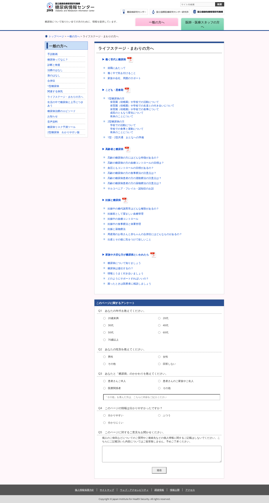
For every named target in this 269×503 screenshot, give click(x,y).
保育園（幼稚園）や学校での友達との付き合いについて (142, 105)
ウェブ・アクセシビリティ (134, 489)
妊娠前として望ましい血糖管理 (125, 213)
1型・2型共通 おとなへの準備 (126, 137)
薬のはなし (53, 75)
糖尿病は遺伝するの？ (120, 268)
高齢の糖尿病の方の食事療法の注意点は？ (132, 173)
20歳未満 (113, 318)
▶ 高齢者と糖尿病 (112, 149)
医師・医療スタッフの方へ (202, 24)
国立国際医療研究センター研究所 (170, 12)
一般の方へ (157, 22)
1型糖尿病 (53, 86)
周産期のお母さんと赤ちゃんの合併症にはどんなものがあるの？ (145, 234)
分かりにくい (115, 422)
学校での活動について (123, 125)
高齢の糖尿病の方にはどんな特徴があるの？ (133, 157)
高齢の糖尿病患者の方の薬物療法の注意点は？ (134, 183)
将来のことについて (121, 116)
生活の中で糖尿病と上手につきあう (65, 103)
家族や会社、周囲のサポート (124, 78)
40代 (165, 325)
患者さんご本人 (117, 381)
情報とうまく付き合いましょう (125, 273)
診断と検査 (53, 64)
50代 (110, 332)
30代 (110, 325)
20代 (165, 318)
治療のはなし (55, 70)
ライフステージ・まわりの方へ (65, 96)
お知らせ (52, 116)
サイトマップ (107, 489)
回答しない (169, 363)
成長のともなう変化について (126, 112)
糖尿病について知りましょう (124, 263)
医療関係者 (114, 388)
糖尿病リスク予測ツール (61, 127)
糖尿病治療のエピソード (61, 111)
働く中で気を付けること (122, 73)
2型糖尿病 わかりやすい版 (63, 132)
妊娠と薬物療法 (117, 229)
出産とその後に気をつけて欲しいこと (129, 239)
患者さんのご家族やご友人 (178, 381)
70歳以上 (113, 339)
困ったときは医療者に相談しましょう (129, 283)
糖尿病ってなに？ (57, 59)
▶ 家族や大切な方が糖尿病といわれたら (125, 254)
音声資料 (52, 121)
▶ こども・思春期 (112, 90)
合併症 (51, 80)
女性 (165, 356)
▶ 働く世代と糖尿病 (114, 59)
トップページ (56, 36)
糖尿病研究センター (134, 12)
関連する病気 (55, 91)
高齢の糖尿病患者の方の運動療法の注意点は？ (134, 178)
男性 (110, 356)
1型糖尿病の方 (116, 98)
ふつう (167, 415)
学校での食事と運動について (126, 128)
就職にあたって (117, 68)
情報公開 (175, 489)
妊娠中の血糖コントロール (123, 218)
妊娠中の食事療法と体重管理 (124, 224)
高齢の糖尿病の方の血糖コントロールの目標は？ (136, 162)
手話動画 (52, 54)
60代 (165, 332)
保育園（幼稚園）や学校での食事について (134, 109)
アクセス (190, 489)
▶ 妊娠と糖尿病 (111, 200)
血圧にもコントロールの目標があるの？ (131, 167)
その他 (112, 363)
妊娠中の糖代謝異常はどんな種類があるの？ (133, 208)
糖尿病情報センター (79, 9)
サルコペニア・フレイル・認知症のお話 (131, 188)
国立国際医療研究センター (208, 12)
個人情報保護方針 (84, 489)
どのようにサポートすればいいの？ (128, 278)
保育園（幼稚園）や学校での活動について (134, 102)
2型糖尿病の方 (116, 121)
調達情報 (159, 489)
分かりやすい (115, 415)
